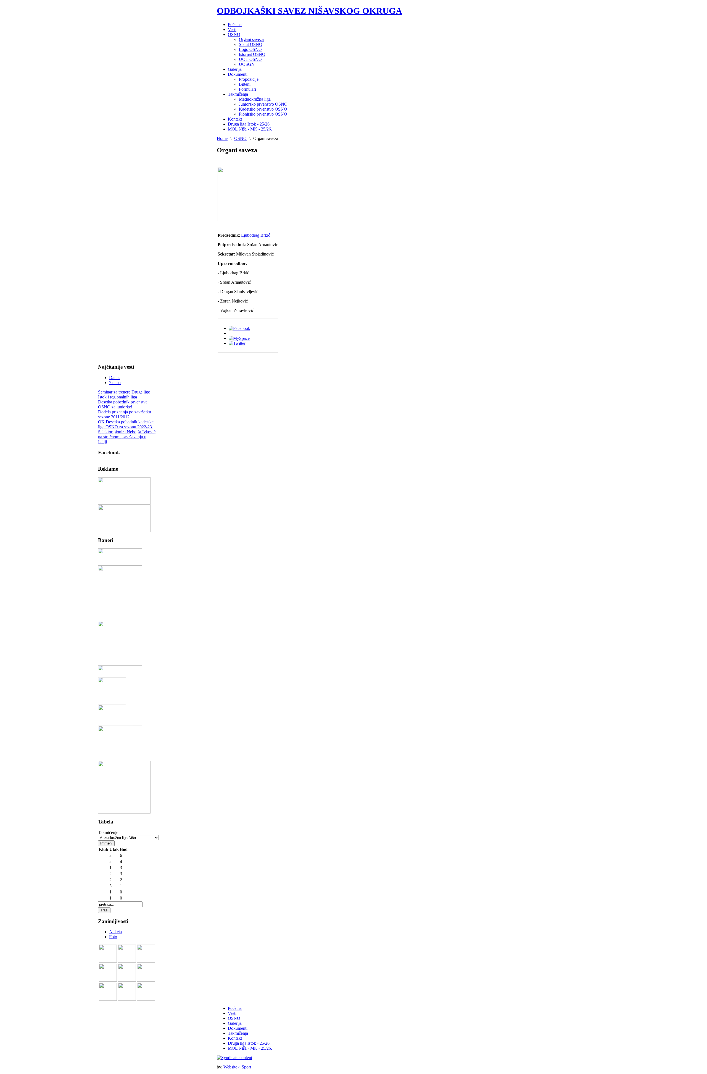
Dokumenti (237, 1028)
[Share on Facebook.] (239, 328)
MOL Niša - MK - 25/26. (250, 1048)
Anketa (115, 931)
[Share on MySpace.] (239, 338)
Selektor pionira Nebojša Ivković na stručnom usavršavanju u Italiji (126, 436)
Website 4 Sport (237, 1067)
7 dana (115, 382)
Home (222, 138)
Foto (113, 936)
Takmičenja (238, 1033)
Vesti (232, 1013)
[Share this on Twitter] (237, 343)
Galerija (235, 1023)
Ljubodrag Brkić (255, 235)
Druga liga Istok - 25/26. (249, 1043)
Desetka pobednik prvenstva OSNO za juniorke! (122, 404)
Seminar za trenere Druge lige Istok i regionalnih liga (124, 394)
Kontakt (235, 1038)
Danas (114, 377)
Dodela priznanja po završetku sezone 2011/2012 (124, 414)
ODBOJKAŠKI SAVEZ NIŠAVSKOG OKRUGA (309, 11)
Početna (235, 1008)
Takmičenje (108, 832)
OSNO (240, 138)
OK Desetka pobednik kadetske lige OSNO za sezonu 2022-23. (126, 424)
